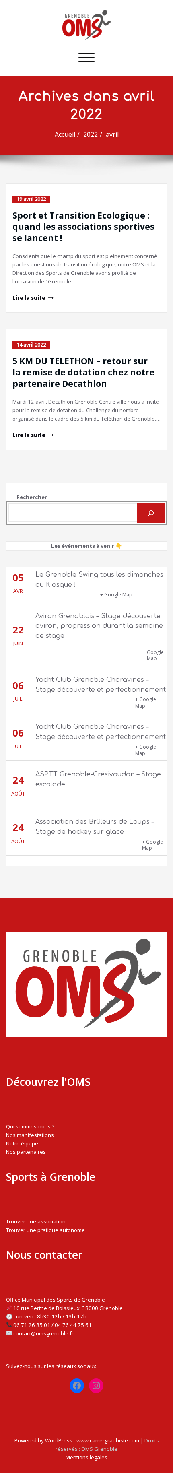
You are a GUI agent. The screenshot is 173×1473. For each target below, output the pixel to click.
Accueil (65, 134)
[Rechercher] (151, 513)
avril (112, 134)
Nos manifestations (30, 1135)
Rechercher (31, 497)
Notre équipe (22, 1143)
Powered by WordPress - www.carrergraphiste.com (76, 1440)
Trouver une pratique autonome (45, 1230)
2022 (90, 134)
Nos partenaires (26, 1151)
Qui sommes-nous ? (30, 1126)
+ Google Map (116, 594)
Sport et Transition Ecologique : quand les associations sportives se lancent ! (83, 226)
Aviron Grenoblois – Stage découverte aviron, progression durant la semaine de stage (99, 626)
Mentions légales (86, 1457)
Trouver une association (36, 1221)
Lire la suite (28, 297)
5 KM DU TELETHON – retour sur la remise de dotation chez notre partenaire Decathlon (83, 372)
